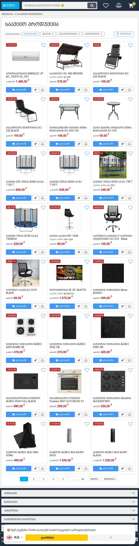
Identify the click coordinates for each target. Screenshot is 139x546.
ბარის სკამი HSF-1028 (64, 237)
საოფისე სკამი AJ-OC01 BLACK (21, 293)
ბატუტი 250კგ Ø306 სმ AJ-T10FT (66, 185)
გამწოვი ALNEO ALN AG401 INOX (67, 455)
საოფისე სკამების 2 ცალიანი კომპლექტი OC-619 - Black (112, 239)
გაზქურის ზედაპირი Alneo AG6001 (110, 293)
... (73, 479)
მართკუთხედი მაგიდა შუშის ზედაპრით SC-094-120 (68, 131)
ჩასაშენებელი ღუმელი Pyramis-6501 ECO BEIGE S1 (67, 401)
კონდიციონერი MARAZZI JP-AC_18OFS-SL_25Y (25, 75)
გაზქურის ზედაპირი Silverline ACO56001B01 (112, 401)
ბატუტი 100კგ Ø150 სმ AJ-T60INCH (22, 239)
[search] (91, 5)
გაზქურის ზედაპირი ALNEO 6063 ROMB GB (24, 347)
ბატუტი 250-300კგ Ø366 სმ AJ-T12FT (25, 185)
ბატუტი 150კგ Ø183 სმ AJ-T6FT (112, 183)
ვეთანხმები (47, 537)
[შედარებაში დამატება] (42, 89)
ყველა (94, 479)
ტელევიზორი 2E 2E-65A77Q (68, 291)
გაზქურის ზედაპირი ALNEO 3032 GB (68, 347)
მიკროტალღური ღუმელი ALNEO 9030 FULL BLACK (23, 401)
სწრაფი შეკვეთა (35, 89)
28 (82, 479)
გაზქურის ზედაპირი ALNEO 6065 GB (111, 347)
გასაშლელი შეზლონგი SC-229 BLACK (111, 76)
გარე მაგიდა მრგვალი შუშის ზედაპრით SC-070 (112, 131)
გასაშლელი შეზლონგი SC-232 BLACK (24, 131)
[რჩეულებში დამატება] (43, 45)
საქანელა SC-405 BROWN (66, 75)
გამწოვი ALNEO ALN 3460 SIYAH (22, 455)
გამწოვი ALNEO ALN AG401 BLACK (110, 455)
